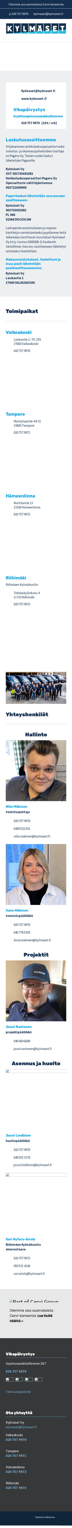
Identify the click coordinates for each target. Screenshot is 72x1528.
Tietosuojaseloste (18, 1392)
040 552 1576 (22, 1157)
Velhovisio (50, 1517)
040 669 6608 (22, 1041)
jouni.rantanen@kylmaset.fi (33, 1049)
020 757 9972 (22, 514)
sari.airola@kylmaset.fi (29, 1273)
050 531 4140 (22, 1266)
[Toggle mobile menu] (64, 36)
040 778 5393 (22, 932)
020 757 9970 (30, 123)
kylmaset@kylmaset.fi (21, 1427)
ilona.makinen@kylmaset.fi (32, 940)
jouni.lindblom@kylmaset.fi (33, 1165)
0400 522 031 (22, 828)
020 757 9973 (22, 604)
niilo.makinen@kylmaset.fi (32, 836)
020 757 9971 (22, 432)
